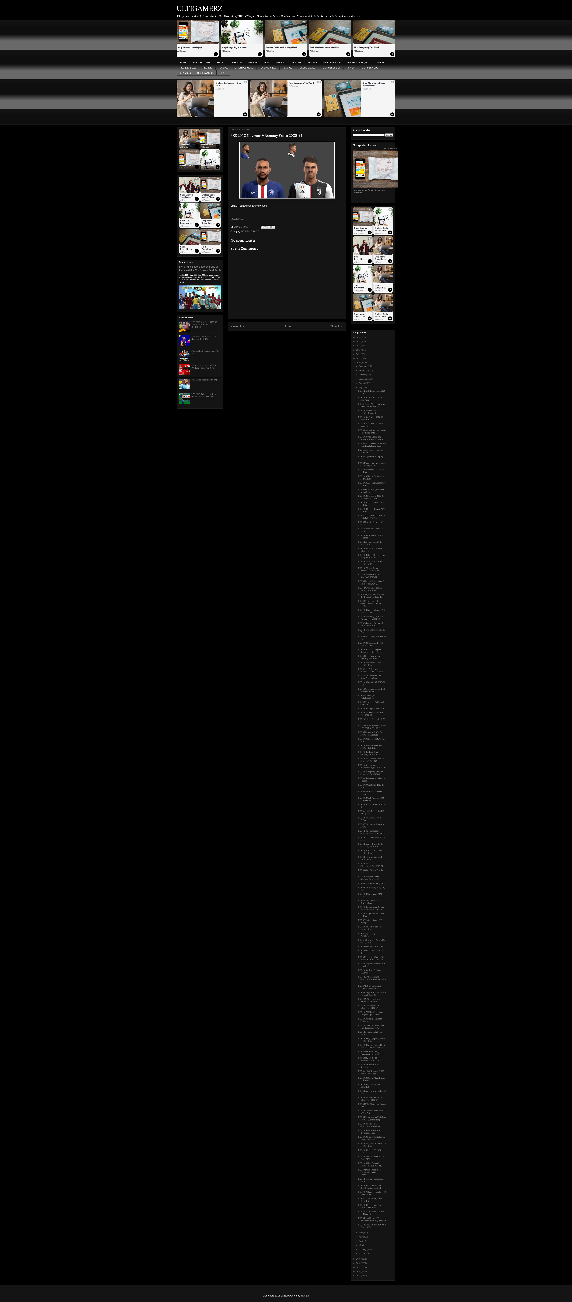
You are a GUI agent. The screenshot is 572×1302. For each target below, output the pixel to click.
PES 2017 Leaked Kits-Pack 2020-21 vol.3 (370, 563)
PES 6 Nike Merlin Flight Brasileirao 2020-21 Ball (369, 1059)
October (362, 375)
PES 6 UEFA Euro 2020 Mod (370, 946)
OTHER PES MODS (243, 68)
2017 (358, 1267)
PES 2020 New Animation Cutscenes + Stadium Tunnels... (369, 1172)
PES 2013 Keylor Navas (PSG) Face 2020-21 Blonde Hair (371, 1046)
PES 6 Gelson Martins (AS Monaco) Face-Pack (369, 657)
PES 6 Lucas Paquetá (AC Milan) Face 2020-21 (369, 1007)
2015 (358, 1276)
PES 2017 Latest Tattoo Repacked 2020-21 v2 (368, 569)
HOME (183, 62)
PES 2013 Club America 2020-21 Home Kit (371, 799)
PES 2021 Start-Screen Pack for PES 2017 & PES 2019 (372, 727)
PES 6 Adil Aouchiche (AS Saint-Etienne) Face (369, 677)
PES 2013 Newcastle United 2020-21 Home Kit (370, 412)
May (361, 1237)
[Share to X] (267, 227)
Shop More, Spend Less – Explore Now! (375, 84)
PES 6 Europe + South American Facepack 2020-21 (372, 993)
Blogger (305, 1295)
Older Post (336, 326)
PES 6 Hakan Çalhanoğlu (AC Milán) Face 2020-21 (371, 582)
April (361, 1241)
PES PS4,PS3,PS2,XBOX (359, 62)
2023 (358, 350)
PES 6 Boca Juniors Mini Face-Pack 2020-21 (371, 714)
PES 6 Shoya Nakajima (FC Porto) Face (370, 934)
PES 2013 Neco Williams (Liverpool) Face (369, 1131)
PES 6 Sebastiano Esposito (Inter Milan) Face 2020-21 (372, 624)
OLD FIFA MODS (205, 73)
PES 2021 (221, 62)
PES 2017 (280, 62)
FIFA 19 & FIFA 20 (332, 62)
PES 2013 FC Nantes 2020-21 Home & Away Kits (371, 497)
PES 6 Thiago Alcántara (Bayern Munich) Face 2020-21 (372, 405)
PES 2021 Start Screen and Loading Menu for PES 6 (370, 987)
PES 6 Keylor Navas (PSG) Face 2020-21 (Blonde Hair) (372, 1118)
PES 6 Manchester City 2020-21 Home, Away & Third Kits (372, 958)
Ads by (391, 148)
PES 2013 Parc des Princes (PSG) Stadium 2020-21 (369, 1186)
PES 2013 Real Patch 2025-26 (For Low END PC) (204, 337)
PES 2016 (223, 68)
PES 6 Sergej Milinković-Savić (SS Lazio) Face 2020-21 (371, 595)
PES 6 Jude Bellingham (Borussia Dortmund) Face (370, 670)
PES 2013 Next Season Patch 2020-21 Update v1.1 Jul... (370, 1164)
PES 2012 (207, 68)
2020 (358, 362)
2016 (358, 1271)
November (363, 370)
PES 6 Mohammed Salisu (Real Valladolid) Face (371, 690)
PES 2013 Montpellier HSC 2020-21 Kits (370, 663)
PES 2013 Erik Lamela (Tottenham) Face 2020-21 (370, 865)
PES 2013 (312, 62)
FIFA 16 (223, 73)
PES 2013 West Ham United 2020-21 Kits (370, 851)
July (361, 387)
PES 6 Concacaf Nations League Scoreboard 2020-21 (372, 431)
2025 (358, 341)
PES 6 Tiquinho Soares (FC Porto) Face (370, 921)
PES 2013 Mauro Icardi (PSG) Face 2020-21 (371, 644)
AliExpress (181, 51)
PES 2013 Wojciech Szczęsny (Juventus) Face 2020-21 (370, 773)
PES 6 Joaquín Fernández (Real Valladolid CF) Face (371, 517)
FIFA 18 (380, 62)
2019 (358, 1259)
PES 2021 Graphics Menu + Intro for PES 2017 (370, 1000)
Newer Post (237, 326)
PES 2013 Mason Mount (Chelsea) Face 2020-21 (369, 878)
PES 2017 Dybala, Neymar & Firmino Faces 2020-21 (370, 618)
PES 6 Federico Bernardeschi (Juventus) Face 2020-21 (370, 845)
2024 (358, 346)
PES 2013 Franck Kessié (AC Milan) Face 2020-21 (370, 1098)
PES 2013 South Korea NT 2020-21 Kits (369, 928)
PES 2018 (296, 62)
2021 (358, 358)
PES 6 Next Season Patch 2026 (204, 380)
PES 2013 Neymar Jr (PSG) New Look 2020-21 (370, 576)
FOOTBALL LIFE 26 (330, 68)
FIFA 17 (350, 68)
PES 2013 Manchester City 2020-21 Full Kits (369, 1206)
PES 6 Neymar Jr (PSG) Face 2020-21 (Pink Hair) (370, 733)
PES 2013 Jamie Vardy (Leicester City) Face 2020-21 (372, 766)
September (363, 379)
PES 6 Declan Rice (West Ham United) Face (371, 490)
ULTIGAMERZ (199, 8)
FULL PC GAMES (307, 68)
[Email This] (262, 227)
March (362, 1245)
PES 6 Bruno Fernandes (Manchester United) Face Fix (372, 832)
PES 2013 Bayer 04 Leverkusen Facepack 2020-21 (371, 556)
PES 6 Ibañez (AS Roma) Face (371, 883)
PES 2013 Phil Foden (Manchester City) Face (369, 1125)
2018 (358, 1263)
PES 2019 (252, 62)
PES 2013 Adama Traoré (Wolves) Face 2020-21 (369, 753)
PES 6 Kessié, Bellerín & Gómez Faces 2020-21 (372, 1226)
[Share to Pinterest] (273, 227)
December (363, 366)
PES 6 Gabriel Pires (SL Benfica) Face (368, 901)
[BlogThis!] (265, 227)
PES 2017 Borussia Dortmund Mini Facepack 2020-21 (371, 1026)
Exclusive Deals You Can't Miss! (324, 47)
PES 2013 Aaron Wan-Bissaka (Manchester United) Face (371, 908)
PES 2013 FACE (250, 231)
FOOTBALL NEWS (369, 68)
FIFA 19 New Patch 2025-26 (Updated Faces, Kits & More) (204, 366)
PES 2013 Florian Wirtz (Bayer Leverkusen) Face (371, 1138)
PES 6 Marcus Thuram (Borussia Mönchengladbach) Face (372, 444)
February (363, 1249)
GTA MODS (185, 73)
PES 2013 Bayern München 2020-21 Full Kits (370, 746)
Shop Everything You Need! (234, 47)
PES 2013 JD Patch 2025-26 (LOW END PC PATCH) (203, 395)
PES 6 (267, 62)
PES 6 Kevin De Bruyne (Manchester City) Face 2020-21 (372, 979)
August (362, 383)
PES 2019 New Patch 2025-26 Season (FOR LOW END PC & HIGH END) (204, 324)
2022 (358, 354)
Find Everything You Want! (366, 47)
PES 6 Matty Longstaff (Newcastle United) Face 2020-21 (369, 603)
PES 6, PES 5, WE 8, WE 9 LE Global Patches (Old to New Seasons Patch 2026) (200, 269)
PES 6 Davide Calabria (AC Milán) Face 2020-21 (370, 589)
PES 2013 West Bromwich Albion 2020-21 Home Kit (370, 438)
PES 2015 (287, 68)
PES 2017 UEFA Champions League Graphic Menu (370, 1013)
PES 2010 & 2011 (188, 68)
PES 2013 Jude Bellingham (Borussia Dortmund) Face (370, 650)
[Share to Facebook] (270, 227)
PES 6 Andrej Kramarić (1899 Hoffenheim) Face (371, 1072)
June (361, 1233)
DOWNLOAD (237, 219)
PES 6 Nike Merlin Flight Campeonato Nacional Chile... (372, 1052)
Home (288, 326)
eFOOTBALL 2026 (201, 62)
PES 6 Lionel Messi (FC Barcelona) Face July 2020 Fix (372, 1219)
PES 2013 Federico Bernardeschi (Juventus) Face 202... (372, 760)
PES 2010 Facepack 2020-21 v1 (371, 709)
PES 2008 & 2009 (268, 68)
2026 (358, 337)
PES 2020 (237, 62)
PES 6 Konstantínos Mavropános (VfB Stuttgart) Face (372, 464)
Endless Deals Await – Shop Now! (281, 47)
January (362, 1254)
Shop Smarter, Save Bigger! (190, 47)
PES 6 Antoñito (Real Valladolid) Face (367, 696)
